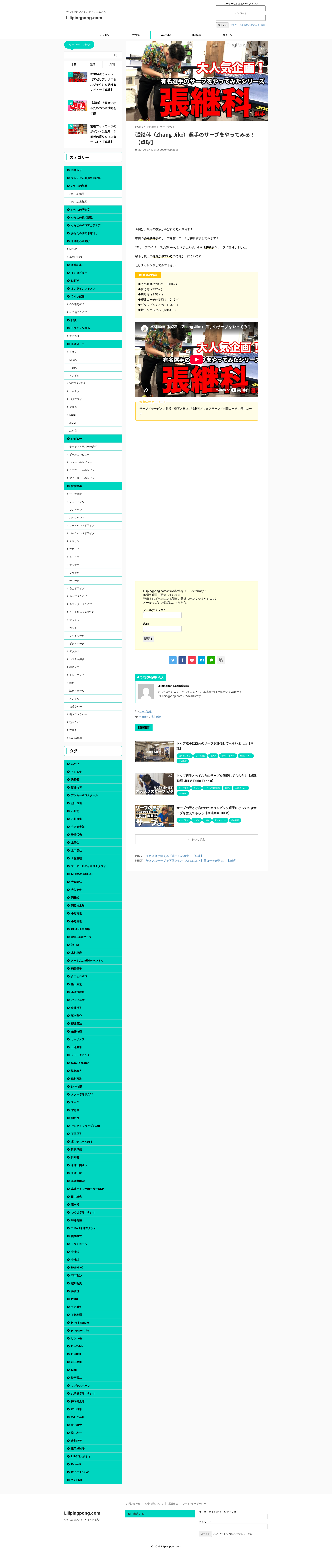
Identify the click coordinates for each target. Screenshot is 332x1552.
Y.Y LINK (76, 1480)
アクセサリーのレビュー (83, 478)
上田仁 (75, 842)
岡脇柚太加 (78, 905)
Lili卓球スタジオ (81, 1456)
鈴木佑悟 (76, 1086)
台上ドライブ (76, 588)
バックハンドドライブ (81, 533)
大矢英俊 (76, 889)
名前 (146, 624)
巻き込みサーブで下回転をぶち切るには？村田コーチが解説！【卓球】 (192, 860)
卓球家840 (78, 1180)
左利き (73, 730)
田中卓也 (76, 1196)
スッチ (75, 1102)
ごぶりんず (78, 999)
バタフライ (75, 399)
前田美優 (76, 1361)
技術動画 (76, 486)
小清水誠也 (78, 992)
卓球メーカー (79, 344)
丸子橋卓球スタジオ (83, 1393)
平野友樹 (76, 1314)
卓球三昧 (76, 1173)
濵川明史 (76, 1283)
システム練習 (76, 659)
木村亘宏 (76, 952)
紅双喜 (73, 430)
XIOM (72, 422)
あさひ (75, 763)
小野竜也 (76, 913)
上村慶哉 (76, 858)
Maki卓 (73, 249)
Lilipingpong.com (84, 17)
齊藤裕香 (76, 1007)
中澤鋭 (75, 1251)
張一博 (75, 1204)
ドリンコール (79, 1243)
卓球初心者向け (80, 241)
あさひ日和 (75, 256)
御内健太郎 (78, 1401)
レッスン (105, 34)
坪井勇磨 (76, 1220)
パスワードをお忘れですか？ (245, 25)
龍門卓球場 (78, 1448)
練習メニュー (76, 667)
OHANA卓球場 (80, 929)
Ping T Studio (80, 1322)
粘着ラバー (75, 706)
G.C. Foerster (80, 1062)
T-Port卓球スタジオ (83, 1228)
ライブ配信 (78, 296)
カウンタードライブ (80, 604)
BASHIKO (77, 1267)
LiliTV (75, 280)
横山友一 (76, 1432)
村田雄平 (144, 716)
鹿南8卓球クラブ (81, 936)
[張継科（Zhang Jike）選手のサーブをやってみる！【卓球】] (201, 660)
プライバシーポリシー (194, 1503)
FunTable (77, 1346)
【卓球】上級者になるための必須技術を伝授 (103, 108)
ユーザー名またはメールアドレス (241, 3)
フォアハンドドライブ (81, 525)
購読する (138, 1513)
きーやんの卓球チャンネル (87, 960)
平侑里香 (76, 1133)
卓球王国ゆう (79, 1165)
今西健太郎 (78, 826)
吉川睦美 (76, 1440)
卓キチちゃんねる (82, 1141)
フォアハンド (76, 509)
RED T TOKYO (80, 1472)
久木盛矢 (76, 1306)
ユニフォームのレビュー (83, 470)
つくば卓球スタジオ (83, 1212)
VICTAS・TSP (77, 383)
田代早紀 (76, 1149)
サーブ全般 (145, 711)
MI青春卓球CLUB (81, 874)
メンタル (74, 698)
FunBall (76, 1354)
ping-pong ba (80, 1330)
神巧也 (75, 1118)
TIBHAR (73, 367)
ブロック (74, 549)
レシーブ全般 (76, 501)
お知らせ (76, 170)
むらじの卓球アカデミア (86, 225)
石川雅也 (76, 818)
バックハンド (76, 517)
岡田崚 (75, 897)
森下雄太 (76, 1424)
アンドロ (74, 375)
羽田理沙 (76, 1275)
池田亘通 (76, 803)
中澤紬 (75, 1259)
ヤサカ (73, 406)
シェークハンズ (80, 1055)
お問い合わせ (133, 1503)
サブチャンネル (80, 328)
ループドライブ (78, 596)
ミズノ (73, 351)
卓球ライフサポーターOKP (87, 1188)
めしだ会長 (78, 1417)
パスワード (241, 13)
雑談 (73, 320)
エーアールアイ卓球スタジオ (88, 866)
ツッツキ (74, 564)
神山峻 (75, 944)
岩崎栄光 (76, 834)
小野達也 (76, 921)
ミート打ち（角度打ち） (83, 612)
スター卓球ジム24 (82, 1094)
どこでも (135, 34)
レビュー (76, 438)
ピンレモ (76, 1338)
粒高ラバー (75, 722)
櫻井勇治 (156, 716)
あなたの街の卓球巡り (84, 233)
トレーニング (76, 674)
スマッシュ (75, 541)
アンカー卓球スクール (84, 795)
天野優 (75, 779)
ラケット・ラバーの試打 (83, 446)
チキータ (74, 580)
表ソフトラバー (78, 714)
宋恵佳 (75, 1110)
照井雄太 (76, 1236)
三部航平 (76, 1047)
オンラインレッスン (83, 288)
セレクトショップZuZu (85, 1125)
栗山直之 (76, 984)
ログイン (227, 34)
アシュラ (76, 771)
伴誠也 (75, 1291)
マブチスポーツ (80, 1385)
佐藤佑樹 (76, 1031)
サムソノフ (78, 1039)
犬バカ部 (74, 335)
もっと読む (198, 839)
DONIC (73, 414)
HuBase (197, 34)
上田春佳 (76, 850)
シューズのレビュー (80, 462)
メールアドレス (154, 610)
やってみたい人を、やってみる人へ (82, 1519)
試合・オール (76, 690)
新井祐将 (76, 787)
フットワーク (76, 635)
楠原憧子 (76, 968)
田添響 (75, 1157)
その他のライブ (78, 312)
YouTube (166, 34)
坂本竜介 (76, 1015)
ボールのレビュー (79, 454)
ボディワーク (76, 643)
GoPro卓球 (75, 737)
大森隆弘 (76, 881)
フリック (74, 572)
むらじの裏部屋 (78, 201)
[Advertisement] (196, 190)
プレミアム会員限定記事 (86, 177)
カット (73, 627)
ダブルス (74, 651)
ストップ (74, 556)
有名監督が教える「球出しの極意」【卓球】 (174, 856)
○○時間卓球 (76, 304)
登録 (263, 25)
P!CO (74, 1299)
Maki (74, 1369)
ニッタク (74, 391)
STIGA (73, 359)
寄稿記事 (76, 264)
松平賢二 (76, 1377)
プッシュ (74, 619)
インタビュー (79, 272)
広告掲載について (154, 1503)
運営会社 (173, 1503)
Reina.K (76, 1464)
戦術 (71, 682)
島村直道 (76, 1078)
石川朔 (75, 811)
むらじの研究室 (80, 209)
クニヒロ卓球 (79, 976)
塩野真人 (76, 1070)
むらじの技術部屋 (82, 217)
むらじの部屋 (79, 185)
